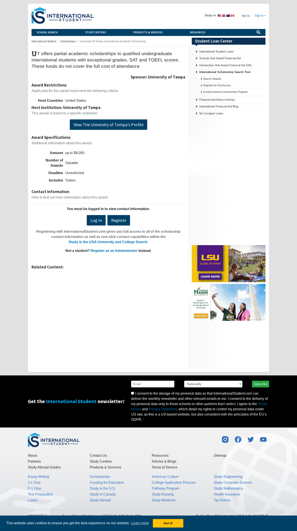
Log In (96, 220)
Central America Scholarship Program (225, 91)
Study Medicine (164, 500)
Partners (34, 461)
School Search (47, 32)
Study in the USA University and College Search (107, 242)
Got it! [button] (168, 523)
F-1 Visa (34, 488)
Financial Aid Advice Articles (217, 99)
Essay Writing (38, 476)
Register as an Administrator (114, 251)
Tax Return (222, 500)
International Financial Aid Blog (218, 106)
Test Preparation (40, 494)
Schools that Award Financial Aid (220, 58)
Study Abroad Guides (44, 467)
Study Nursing (163, 494)
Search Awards (212, 78)
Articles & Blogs (164, 461)
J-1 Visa (34, 482)
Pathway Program (165, 488)
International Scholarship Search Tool (224, 72)
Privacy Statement (163, 409)
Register (118, 220)
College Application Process (173, 482)
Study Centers (95, 32)
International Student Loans (216, 51)
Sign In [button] (259, 15)
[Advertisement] (108, 320)
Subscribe (260, 384)
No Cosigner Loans (211, 113)
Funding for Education (107, 482)
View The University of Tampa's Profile (108, 124)
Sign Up (246, 15)
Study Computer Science (233, 482)
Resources (197, 32)
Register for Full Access (217, 85)
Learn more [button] (140, 523)
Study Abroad (100, 500)
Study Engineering (228, 476)
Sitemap (220, 455)
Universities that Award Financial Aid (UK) (225, 65)
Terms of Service (164, 467)
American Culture (165, 476)
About (32, 455)
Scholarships (100, 476)
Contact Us (98, 455)
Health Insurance (227, 494)
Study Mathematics (228, 488)
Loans (32, 500)
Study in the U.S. (103, 488)
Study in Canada (103, 494)
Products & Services (148, 32)
